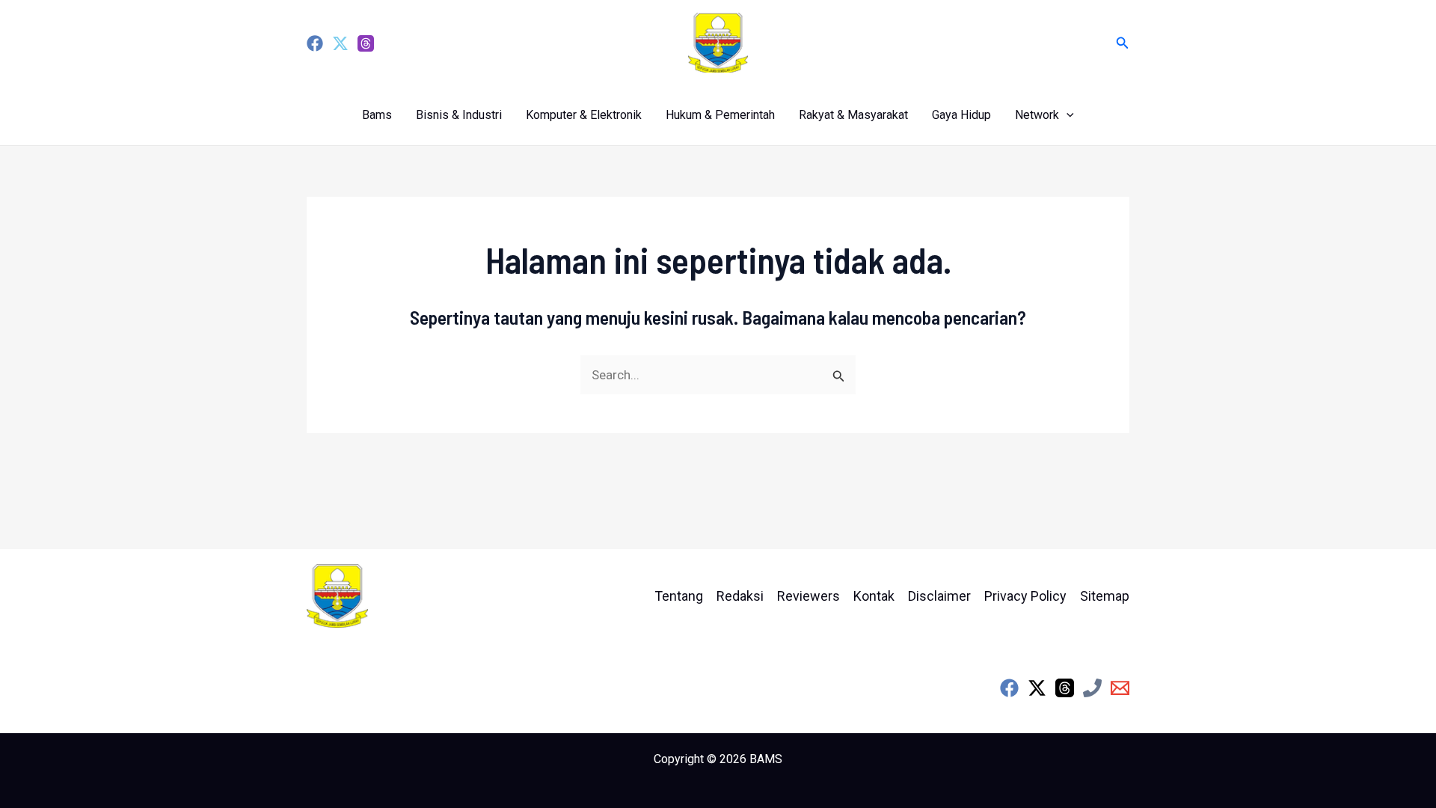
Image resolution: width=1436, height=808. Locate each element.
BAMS (765, 759)
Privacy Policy (1025, 596)
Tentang (678, 596)
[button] (1122, 43)
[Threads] (366, 43)
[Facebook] (315, 43)
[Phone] (1092, 688)
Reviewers (808, 596)
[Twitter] (340, 43)
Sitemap (1104, 596)
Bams (377, 115)
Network (1037, 115)
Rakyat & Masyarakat (853, 115)
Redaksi (740, 596)
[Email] (1120, 688)
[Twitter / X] (1037, 688)
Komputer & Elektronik (584, 115)
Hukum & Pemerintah (720, 115)
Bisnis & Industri (459, 115)
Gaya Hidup (961, 115)
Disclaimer (939, 596)
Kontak (874, 596)
